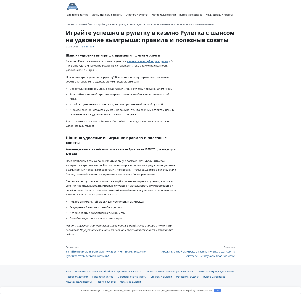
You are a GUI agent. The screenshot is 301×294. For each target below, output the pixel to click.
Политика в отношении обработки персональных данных (108, 271)
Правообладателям (77, 276)
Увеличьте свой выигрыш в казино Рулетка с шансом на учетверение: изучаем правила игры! (198, 252)
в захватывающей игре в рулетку (148, 61)
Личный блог (85, 24)
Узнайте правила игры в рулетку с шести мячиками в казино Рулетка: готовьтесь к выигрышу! (106, 252)
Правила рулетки (106, 281)
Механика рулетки (130, 281)
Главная (70, 24)
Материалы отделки (164, 14)
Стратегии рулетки (137, 14)
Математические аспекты (107, 14)
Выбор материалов (190, 14)
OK (217, 290)
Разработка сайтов (77, 14)
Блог (68, 271)
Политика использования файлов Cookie (169, 271)
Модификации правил (219, 14)
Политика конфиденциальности (215, 271)
